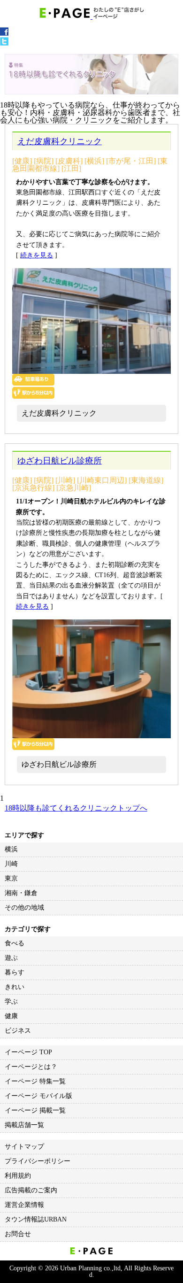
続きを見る (36, 255)
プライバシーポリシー (37, 1161)
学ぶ (11, 1001)
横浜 (11, 849)
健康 (11, 1016)
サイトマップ (24, 1146)
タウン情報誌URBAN (36, 1219)
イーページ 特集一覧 (35, 1081)
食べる (14, 943)
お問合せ (18, 1233)
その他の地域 (24, 907)
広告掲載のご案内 (31, 1190)
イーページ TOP (28, 1052)
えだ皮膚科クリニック (59, 141)
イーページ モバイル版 (38, 1095)
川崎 (11, 863)
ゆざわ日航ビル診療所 (59, 460)
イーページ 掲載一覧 (35, 1110)
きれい (14, 986)
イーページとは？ (31, 1066)
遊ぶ (11, 957)
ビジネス (18, 1030)
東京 (11, 878)
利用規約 (18, 1175)
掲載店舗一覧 (24, 1124)
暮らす (14, 972)
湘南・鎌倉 (21, 893)
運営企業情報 (24, 1204)
